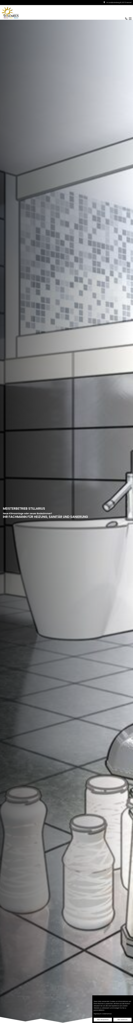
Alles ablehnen (122, 1020)
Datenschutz (107, 1014)
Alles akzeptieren (103, 1020)
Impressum (97, 1014)
